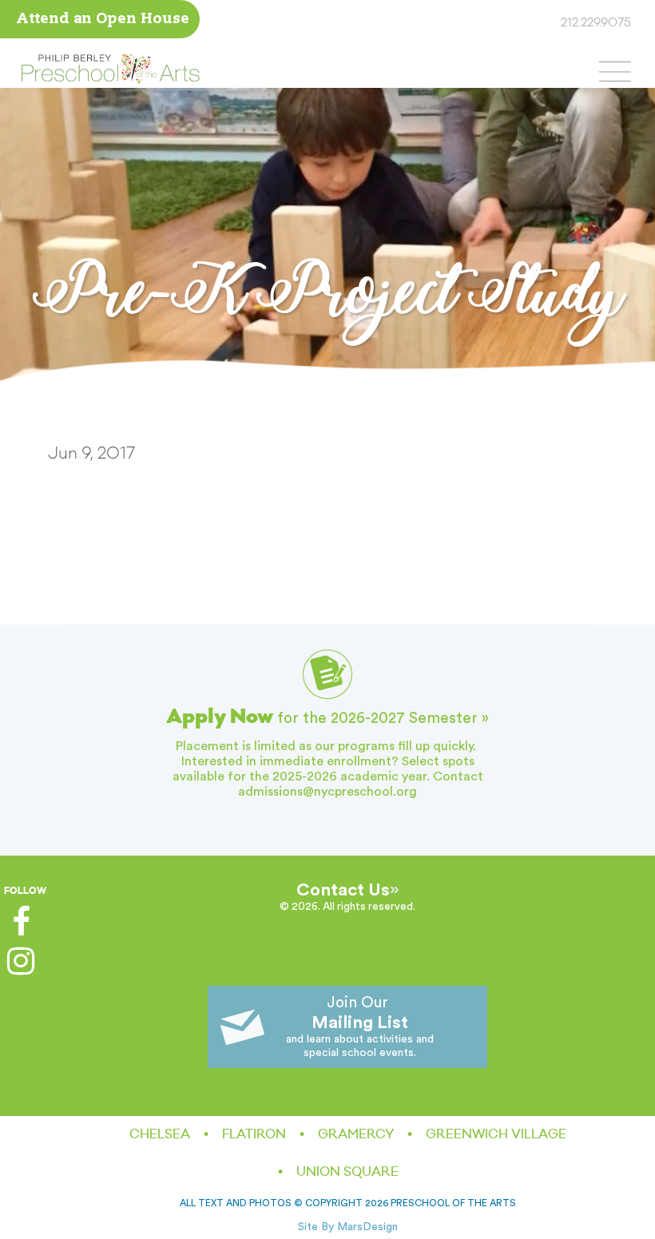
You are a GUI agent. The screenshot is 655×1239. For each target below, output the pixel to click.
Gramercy (356, 1134)
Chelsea (159, 1134)
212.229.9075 (596, 23)
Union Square (347, 1172)
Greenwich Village (496, 1134)
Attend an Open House (102, 19)
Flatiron (254, 1134)
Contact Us (343, 890)
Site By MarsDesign (348, 1227)
